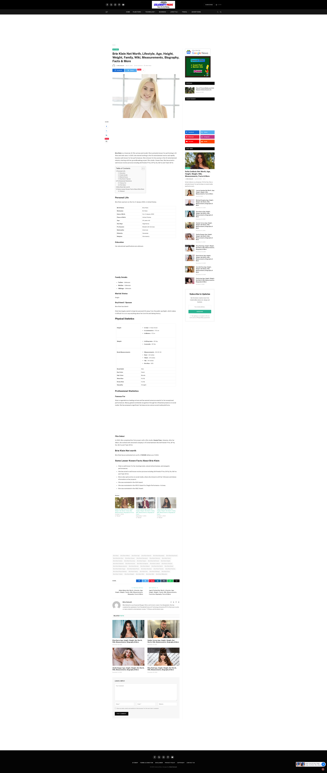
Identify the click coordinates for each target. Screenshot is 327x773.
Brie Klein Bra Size (118, 558)
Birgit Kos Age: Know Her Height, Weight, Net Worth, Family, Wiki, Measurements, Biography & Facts (124, 510)
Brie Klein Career (130, 558)
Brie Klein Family (117, 561)
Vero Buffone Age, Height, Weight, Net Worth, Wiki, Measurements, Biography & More (204, 269)
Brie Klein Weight (129, 574)
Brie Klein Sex (144, 571)
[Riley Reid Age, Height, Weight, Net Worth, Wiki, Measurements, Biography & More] (163, 657)
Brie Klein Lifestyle (167, 563)
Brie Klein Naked (145, 566)
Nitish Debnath (173, 767)
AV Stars (115, 49)
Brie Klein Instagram (142, 563)
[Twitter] (106, 130)
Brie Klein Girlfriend (153, 561)
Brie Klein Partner (170, 568)
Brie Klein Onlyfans (146, 568)
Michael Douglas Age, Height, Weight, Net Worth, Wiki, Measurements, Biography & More (204, 202)
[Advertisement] (163, 29)
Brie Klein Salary (133, 571)
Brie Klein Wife (140, 574)
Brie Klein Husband (118, 563)
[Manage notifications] (323, 769)
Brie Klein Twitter (118, 574)
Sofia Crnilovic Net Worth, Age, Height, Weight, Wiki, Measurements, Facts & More (197, 173)
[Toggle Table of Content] (142, 168)
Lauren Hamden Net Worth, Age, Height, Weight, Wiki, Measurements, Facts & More (205, 192)
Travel (184, 12)
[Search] (220, 12)
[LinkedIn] (106, 135)
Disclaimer (159, 762)
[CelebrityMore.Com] (163, 4)
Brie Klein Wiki (150, 574)
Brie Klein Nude (169, 566)
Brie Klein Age (135, 555)
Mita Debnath (121, 65)
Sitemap (135, 762)
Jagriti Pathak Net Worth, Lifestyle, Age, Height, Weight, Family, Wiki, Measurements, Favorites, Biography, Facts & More (163, 592)
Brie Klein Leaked (155, 563)
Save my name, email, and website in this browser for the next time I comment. (138, 708)
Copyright (181, 762)
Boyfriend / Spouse (125, 179)
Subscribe (209, 4)
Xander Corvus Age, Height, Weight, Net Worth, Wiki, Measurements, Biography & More (163, 641)
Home (128, 12)
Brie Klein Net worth (123, 187)
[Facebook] (106, 126)
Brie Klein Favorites (129, 561)
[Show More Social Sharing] (143, 70)
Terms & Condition (146, 762)
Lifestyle (174, 12)
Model (187, 168)
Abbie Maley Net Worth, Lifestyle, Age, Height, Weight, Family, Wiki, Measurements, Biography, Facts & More (129, 592)
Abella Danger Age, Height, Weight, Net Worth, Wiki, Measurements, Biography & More (128, 669)
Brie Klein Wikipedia (161, 574)
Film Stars (137, 12)
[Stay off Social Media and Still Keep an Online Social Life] (189, 90)
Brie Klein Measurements (120, 566)
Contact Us (191, 762)
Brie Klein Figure (141, 561)
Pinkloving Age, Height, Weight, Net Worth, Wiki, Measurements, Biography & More (205, 280)
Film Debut (123, 185)
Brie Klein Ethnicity (155, 558)
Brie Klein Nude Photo (133, 568)
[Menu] (107, 12)
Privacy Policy (200, 317)
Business (162, 12)
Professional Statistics (124, 181)
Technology (150, 12)
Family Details (124, 175)
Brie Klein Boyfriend (171, 555)
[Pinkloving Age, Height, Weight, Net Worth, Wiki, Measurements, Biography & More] (189, 280)
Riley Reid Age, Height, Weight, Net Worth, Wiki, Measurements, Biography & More (162, 669)
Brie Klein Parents (159, 568)
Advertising (196, 12)
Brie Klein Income (130, 563)
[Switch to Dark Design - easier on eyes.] (218, 12)
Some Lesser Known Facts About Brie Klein (130, 189)
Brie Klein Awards (146, 555)
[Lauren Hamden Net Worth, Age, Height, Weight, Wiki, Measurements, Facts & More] (189, 192)
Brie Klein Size (166, 571)
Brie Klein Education (142, 558)
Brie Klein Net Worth (157, 566)
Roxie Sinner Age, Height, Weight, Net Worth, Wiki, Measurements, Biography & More (204, 258)
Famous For (123, 183)
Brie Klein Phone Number (120, 571)
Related (122, 191)
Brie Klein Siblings (155, 571)
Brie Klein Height (165, 561)
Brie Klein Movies (133, 566)
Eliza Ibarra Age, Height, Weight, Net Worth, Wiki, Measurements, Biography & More (127, 641)
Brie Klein (115, 555)
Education (122, 173)
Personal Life (121, 171)
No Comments (139, 65)
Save (140, 69)
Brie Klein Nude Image (119, 568)
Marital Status (124, 177)
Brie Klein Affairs (125, 555)
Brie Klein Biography (158, 555)
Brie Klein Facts (166, 558)
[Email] (106, 141)
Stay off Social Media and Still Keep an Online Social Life (205, 88)
